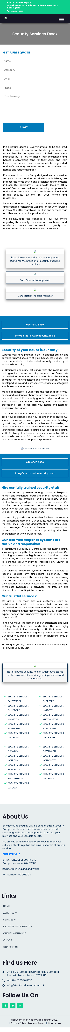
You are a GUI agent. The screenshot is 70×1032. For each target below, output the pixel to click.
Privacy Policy (18, 1023)
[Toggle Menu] (61, 19)
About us (8, 912)
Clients (7, 940)
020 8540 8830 (17, 11)
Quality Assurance (14, 933)
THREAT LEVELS (11, 854)
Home (6, 906)
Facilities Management (16, 926)
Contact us (54, 1023)
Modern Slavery (37, 1023)
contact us (10, 947)
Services (8, 919)
